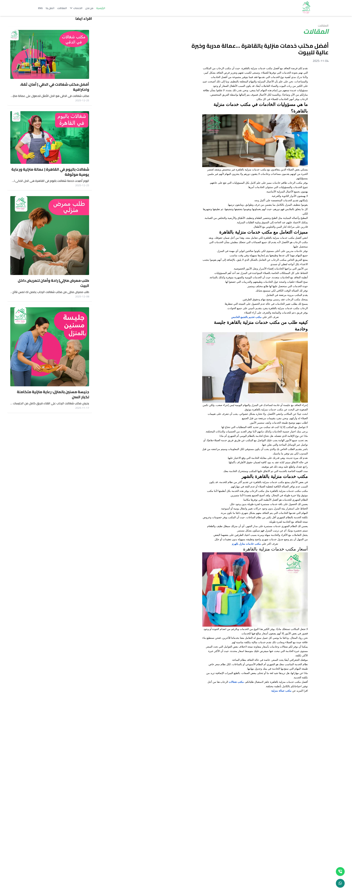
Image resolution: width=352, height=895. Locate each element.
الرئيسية (100, 8)
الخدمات (77, 8)
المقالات (62, 8)
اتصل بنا (50, 8)
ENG (40, 8)
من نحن (89, 8)
